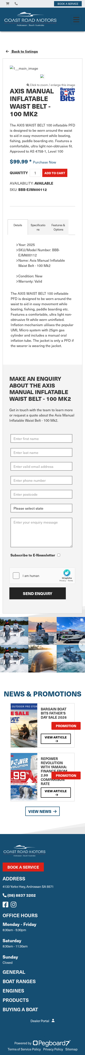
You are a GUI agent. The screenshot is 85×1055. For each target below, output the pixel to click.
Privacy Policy (53, 1049)
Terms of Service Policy (24, 1049)
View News (39, 811)
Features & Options (58, 227)
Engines (13, 990)
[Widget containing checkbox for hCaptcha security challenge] (42, 575)
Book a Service (23, 867)
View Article (56, 737)
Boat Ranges (19, 981)
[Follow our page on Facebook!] (6, 905)
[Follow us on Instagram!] (14, 905)
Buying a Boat (20, 1009)
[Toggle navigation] (76, 19)
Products (16, 999)
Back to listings (24, 51)
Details (18, 225)
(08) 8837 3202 (21, 895)
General (14, 971)
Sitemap (71, 1049)
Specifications (38, 227)
